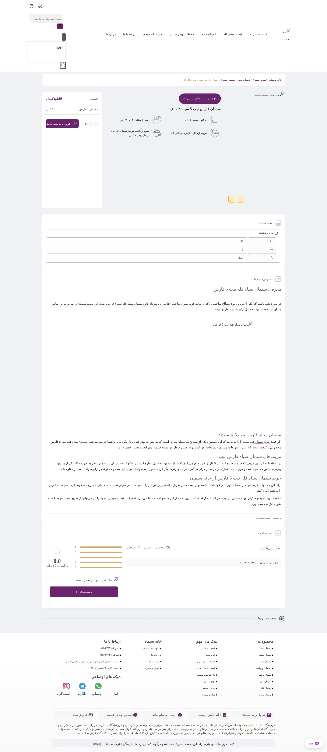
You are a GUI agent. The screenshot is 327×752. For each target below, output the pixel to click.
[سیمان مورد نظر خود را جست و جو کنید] (63, 65)
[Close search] (64, 37)
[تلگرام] (82, 686)
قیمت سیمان (260, 34)
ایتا (116, 693)
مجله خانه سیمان (152, 34)
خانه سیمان (275, 79)
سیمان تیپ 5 (228, 79)
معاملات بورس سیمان (182, 34)
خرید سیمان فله (260, 441)
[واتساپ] (98, 686)
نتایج (59, 47)
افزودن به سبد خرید (59, 123)
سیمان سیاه (243, 79)
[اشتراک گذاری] (240, 199)
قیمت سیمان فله (232, 34)
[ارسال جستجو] (60, 26)
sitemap (96, 744)
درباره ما (111, 34)
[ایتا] (114, 686)
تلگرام (82, 693)
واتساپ (97, 693)
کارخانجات (210, 34)
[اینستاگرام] (66, 686)
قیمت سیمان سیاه (115, 463)
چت (310, 743)
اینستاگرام (63, 693)
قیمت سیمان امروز (112, 498)
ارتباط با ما (129, 34)
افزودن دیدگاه (86, 591)
